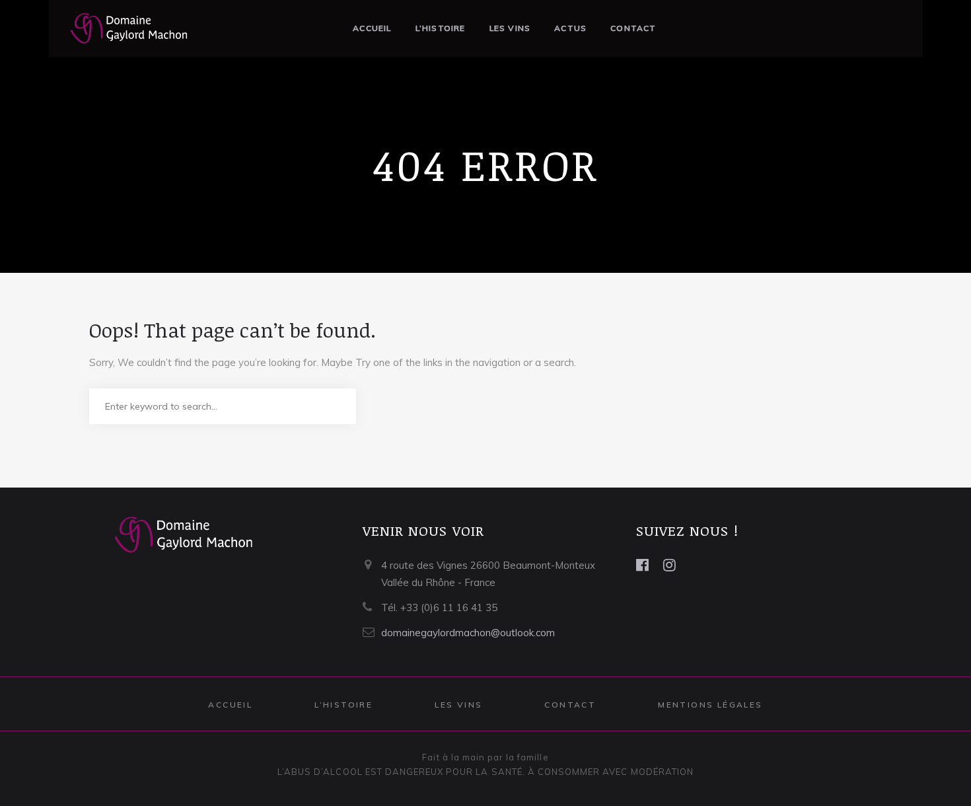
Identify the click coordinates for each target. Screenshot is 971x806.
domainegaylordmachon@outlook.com (468, 632)
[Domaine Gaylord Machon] (119, 28)
